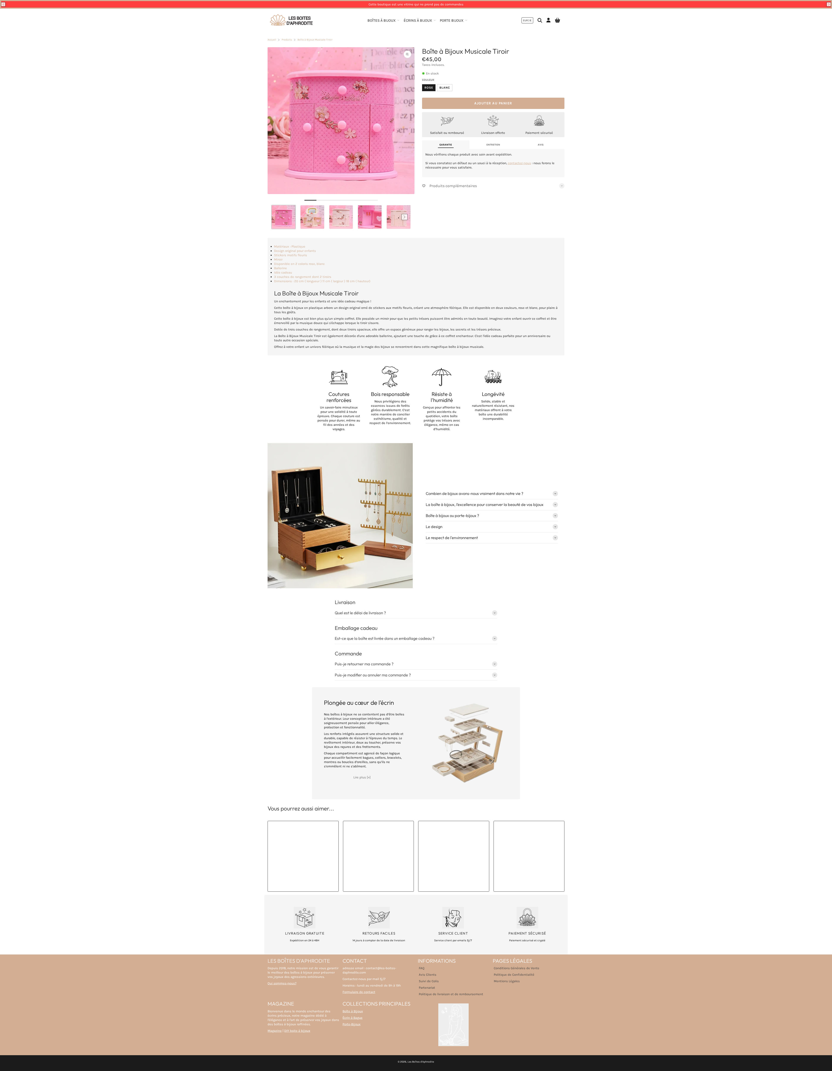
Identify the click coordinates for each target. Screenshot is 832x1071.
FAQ (421, 968)
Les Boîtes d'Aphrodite (421, 1061)
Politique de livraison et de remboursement (451, 994)
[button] (3, 4)
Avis (541, 144)
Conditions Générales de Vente (516, 968)
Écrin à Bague (352, 1018)
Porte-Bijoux (352, 1024)
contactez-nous (519, 163)
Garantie (445, 144)
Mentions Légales (507, 981)
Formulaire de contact (359, 992)
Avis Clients (427, 975)
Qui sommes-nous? (282, 983)
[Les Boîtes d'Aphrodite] (291, 20)
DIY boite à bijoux (297, 1031)
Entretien (493, 144)
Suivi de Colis (429, 981)
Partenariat (427, 988)
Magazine (275, 1031)
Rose (428, 87)
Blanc (444, 87)
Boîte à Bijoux (353, 1011)
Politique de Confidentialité (514, 975)
